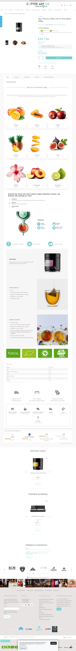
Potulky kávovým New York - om (64, 606)
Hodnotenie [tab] (27, 77)
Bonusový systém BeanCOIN (45, 614)
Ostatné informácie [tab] (48, 77)
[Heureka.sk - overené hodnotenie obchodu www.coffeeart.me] (21, 629)
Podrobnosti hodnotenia (59, 24)
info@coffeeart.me (25, 599)
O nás (40, 611)
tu (24, 645)
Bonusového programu (52, 62)
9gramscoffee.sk (21, 590)
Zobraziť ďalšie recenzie (65, 443)
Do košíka (60, 57)
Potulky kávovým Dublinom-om (63, 602)
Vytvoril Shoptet (68, 637)
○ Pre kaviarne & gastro (44, 619)
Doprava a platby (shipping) (45, 609)
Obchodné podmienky (44, 601)
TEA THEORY (40, 16)
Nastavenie (23, 648)
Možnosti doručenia (43, 52)
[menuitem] (2, 10)
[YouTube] (28, 604)
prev (26, 472)
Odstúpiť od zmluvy (5, 640)
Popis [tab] (7, 77)
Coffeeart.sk (30, 590)
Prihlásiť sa (29, 557)
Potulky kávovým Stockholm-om (64, 604)
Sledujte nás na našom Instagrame (39, 577)
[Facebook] (22, 604)
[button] (27, 573)
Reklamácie (41, 613)
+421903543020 (25, 602)
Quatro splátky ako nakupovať (46, 599)
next (50, 472)
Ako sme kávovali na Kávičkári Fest (64, 600)
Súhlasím (53, 643)
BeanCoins (56, 590)
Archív (59, 609)
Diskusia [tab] (37, 77)
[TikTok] (31, 604)
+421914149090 (25, 600)
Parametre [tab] (16, 77)
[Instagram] (25, 604)
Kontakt (41, 606)
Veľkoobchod (42, 607)
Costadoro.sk (49, 590)
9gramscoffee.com (39, 590)
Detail (37, 484)
